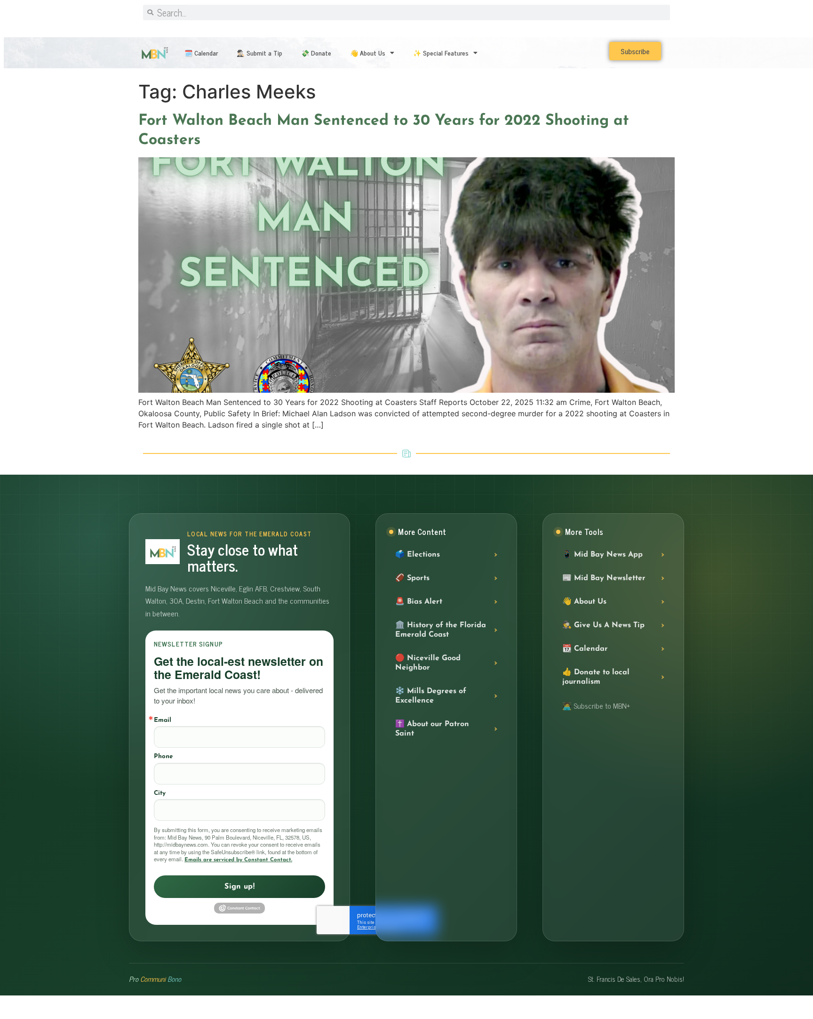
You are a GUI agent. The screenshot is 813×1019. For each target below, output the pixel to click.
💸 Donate (316, 52)
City (160, 793)
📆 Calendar (585, 649)
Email (162, 720)
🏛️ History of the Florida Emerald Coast (440, 630)
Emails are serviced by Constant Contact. (238, 860)
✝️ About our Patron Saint (432, 728)
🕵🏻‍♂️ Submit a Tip (259, 52)
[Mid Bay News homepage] (162, 551)
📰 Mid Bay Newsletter (604, 578)
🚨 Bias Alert (418, 602)
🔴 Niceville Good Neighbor (428, 663)
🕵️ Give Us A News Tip (603, 625)
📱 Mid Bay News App (602, 554)
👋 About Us (367, 52)
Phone (163, 756)
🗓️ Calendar (201, 52)
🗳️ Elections (417, 554)
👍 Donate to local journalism (596, 677)
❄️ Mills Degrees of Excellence (430, 695)
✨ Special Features (441, 52)
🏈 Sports (412, 578)
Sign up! (239, 886)
